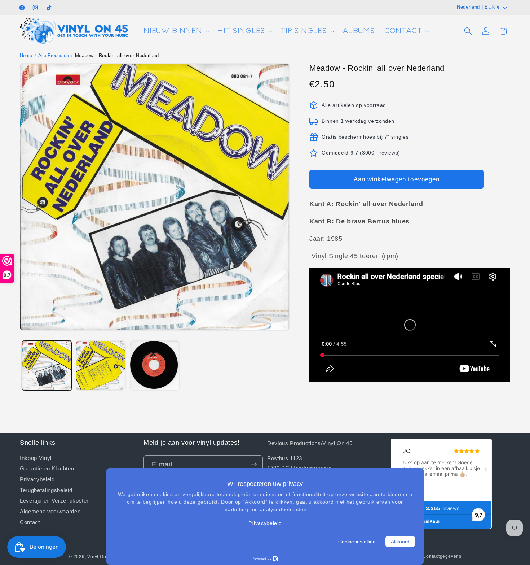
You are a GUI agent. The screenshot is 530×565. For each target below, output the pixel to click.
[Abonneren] (253, 464)
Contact (30, 522)
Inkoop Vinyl (36, 457)
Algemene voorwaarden (50, 511)
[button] (176, 31)
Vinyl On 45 (100, 556)
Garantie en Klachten (47, 468)
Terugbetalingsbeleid (46, 489)
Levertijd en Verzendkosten (55, 500)
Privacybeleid (37, 479)
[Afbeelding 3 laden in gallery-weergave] (155, 365)
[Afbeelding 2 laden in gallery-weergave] (101, 365)
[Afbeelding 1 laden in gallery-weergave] (47, 365)
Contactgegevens (442, 556)
